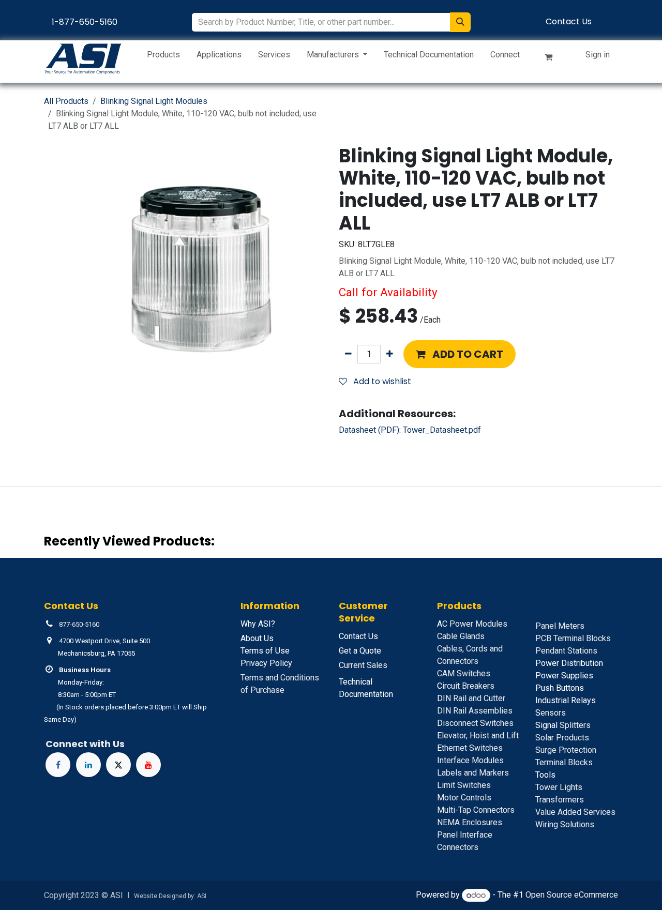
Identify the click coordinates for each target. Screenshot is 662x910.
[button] (459, 354)
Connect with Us (85, 743)
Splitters (563, 725)
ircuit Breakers (465, 686)
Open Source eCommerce (571, 895)
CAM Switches (463, 673)
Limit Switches (464, 785)
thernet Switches (470, 748)
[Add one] (389, 354)
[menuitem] (163, 56)
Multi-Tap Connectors (476, 810)
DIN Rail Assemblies (475, 711)
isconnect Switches (475, 723)
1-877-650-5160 (84, 22)
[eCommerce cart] (552, 59)
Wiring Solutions (564, 824)
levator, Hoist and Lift (478, 735)
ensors (550, 713)
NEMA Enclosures (469, 822)
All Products (66, 101)
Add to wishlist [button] (381, 381)
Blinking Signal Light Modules (153, 101)
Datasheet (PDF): (410, 430)
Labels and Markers (473, 773)
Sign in (597, 54)
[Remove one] (348, 354)
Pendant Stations (566, 651)
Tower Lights (558, 787)
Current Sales (363, 665)
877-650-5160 (79, 624)
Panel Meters (559, 626)
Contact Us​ (569, 21)
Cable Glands (461, 636)
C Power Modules (472, 624)
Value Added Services (575, 812)
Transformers (559, 800)
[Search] (460, 22)
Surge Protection (565, 750)
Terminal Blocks (564, 762)
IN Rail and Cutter (471, 698)
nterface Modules (470, 760)
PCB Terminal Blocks (573, 638)
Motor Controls (464, 797)
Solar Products (562, 737)
